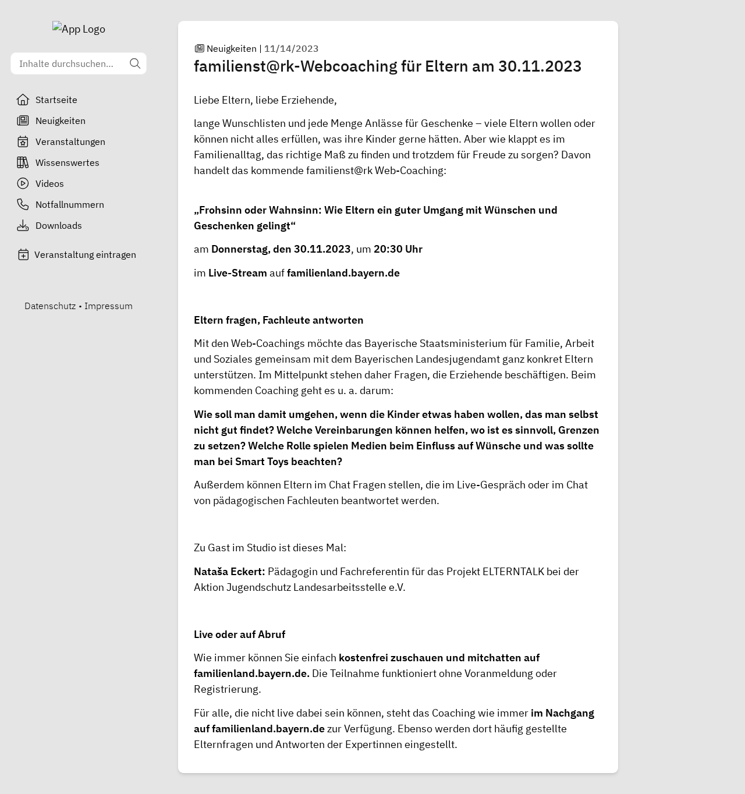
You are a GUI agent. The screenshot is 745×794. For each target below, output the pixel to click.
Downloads (59, 225)
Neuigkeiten (61, 120)
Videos (50, 183)
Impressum (108, 305)
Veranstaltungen (70, 141)
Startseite (56, 99)
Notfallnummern (70, 204)
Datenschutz (50, 305)
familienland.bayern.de (343, 272)
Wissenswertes (68, 162)
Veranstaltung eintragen (85, 254)
